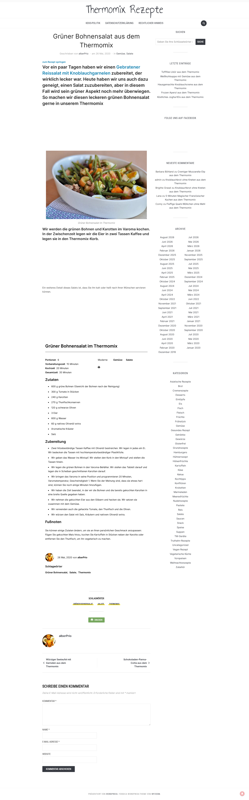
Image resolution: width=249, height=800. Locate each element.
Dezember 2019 (167, 352)
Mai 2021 (193, 312)
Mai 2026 (193, 241)
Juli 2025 (193, 263)
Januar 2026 (193, 250)
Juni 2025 (167, 268)
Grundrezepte (180, 447)
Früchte (180, 417)
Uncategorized (180, 545)
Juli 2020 (193, 334)
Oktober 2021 (193, 303)
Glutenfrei (180, 443)
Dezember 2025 (167, 254)
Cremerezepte (180, 390)
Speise (180, 527)
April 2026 (167, 246)
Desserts (180, 394)
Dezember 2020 (167, 325)
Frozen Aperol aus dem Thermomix (180, 92)
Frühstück (180, 421)
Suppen (180, 531)
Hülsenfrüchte (180, 461)
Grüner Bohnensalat (56, 572)
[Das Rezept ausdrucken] (99, 366)
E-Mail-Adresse (51, 741)
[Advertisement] (95, 129)
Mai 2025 (193, 268)
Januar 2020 (193, 347)
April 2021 (167, 316)
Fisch (180, 408)
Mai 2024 (193, 290)
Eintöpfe (180, 399)
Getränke (180, 434)
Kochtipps (180, 478)
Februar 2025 (167, 277)
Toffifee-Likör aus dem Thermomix (180, 71)
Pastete (180, 505)
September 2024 (193, 281)
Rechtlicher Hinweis (151, 23)
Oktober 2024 (167, 281)
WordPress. (112, 794)
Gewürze (180, 439)
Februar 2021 (167, 321)
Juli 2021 (193, 308)
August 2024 (167, 285)
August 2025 (167, 263)
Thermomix (84, 572)
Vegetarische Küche (180, 553)
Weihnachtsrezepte (180, 562)
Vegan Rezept (180, 549)
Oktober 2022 (167, 299)
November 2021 (167, 303)
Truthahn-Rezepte (180, 540)
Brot (180, 386)
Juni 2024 (167, 290)
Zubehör (180, 567)
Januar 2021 (193, 321)
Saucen (180, 518)
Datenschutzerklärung (119, 23)
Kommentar (49, 701)
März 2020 (193, 343)
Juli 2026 (193, 237)
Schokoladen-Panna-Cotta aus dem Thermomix (135, 663)
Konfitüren (180, 483)
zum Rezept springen (54, 61)
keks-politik (93, 23)
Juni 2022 (193, 299)
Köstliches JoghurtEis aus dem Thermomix (180, 97)
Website (46, 754)
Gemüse (120, 53)
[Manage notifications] (242, 793)
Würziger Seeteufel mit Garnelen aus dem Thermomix (58, 663)
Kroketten (180, 487)
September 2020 (193, 330)
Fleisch (180, 412)
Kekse (180, 474)
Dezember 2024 (193, 277)
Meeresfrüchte (180, 496)
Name (46, 729)
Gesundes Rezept (180, 430)
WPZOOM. (156, 794)
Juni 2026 (167, 241)
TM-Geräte (180, 536)
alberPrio (83, 53)
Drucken (98, 620)
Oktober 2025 (167, 259)
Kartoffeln (180, 465)
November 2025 (193, 254)
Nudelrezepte (180, 500)
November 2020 (193, 325)
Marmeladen (180, 492)
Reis (180, 509)
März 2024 (193, 294)
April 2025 (167, 272)
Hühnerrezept (180, 456)
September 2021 (167, 308)
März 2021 (193, 316)
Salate (129, 53)
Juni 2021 (167, 312)
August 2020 (167, 334)
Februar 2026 (167, 250)
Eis (180, 403)
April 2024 (167, 294)
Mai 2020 (193, 338)
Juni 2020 (167, 338)
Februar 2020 (167, 347)
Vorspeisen (180, 558)
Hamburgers (180, 452)
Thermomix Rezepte (124, 9)
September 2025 (193, 259)
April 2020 (167, 343)
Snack (180, 522)
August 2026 (167, 237)
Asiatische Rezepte (180, 381)
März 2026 (193, 246)
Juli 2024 (193, 285)
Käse (180, 469)
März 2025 (193, 272)
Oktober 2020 (167, 330)
